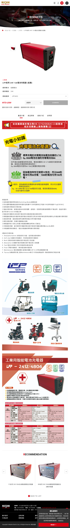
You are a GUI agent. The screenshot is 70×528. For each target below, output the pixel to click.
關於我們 (5, 515)
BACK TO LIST (36, 496)
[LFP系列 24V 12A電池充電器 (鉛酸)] (5, 3)
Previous (4, 471)
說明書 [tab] (49, 115)
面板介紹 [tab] (40, 115)
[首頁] (2, 30)
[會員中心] (58, 3)
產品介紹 (7, 30)
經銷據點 (21, 518)
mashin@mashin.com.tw (49, 508)
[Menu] (67, 3)
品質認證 (21, 515)
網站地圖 (33, 524)
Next (66, 471)
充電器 (14, 30)
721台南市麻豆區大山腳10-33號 (27, 505)
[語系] (54, 3)
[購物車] (62, 3)
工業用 (20, 30)
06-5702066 (20, 508)
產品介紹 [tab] (21, 115)
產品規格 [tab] (31, 115)
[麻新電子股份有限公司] (6, 506)
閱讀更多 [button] (60, 520)
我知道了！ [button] (54, 524)
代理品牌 (5, 518)
